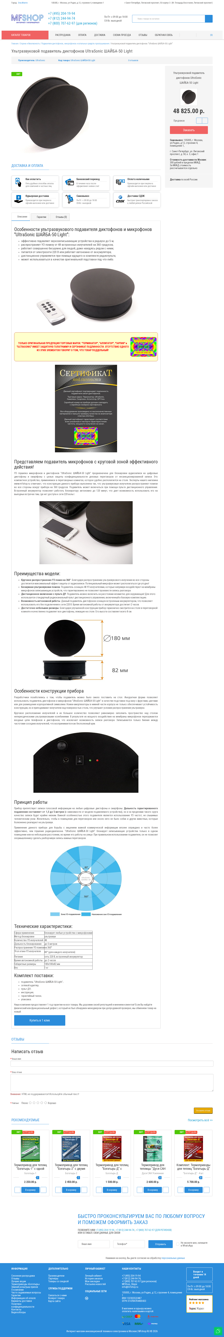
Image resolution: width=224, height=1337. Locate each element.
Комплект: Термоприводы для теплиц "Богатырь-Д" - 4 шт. (193, 1168)
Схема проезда (122, 35)
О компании (17, 1289)
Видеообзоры (18, 1312)
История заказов (94, 1278)
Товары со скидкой (58, 1281)
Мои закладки (92, 1281)
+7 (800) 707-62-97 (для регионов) (72, 23)
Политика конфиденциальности (22, 1305)
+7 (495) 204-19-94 (61, 13)
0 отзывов (133, 60)
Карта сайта (54, 1301)
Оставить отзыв (203, 1110)
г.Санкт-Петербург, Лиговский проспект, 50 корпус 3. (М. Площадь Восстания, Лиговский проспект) (168, 3)
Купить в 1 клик (40, 1020)
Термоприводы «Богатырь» (25, 1284)
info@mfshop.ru (130, 1287)
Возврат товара (56, 1298)
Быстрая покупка (71, 1175)
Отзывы (143, 35)
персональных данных (173, 1258)
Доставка (99, 35)
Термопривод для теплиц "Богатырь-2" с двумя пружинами (71, 1168)
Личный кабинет (93, 1275)
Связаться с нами (57, 1295)
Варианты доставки (21, 1301)
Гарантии (41, 217)
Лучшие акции (18, 1281)
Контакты (16, 1309)
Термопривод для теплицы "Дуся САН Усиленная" (153, 1168)
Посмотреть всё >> (200, 1120)
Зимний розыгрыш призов (24, 1287)
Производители (56, 1275)
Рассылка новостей (95, 1284)
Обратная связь (164, 35)
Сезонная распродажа (23, 1275)
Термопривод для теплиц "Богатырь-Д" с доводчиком (112, 1168)
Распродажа (63, 35)
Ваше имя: (17, 1059)
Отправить (160, 1244)
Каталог (20, 35)
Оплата (82, 35)
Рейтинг (15, 1103)
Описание (22, 216)
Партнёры (53, 1278)
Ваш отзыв (17, 1072)
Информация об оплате (23, 1298)
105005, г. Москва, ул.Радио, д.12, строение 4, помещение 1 (77, 3)
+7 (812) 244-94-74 (61, 18)
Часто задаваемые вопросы (26, 1292)
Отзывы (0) (61, 217)
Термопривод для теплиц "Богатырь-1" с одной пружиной (30, 1168)
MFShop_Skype (129, 1284)
